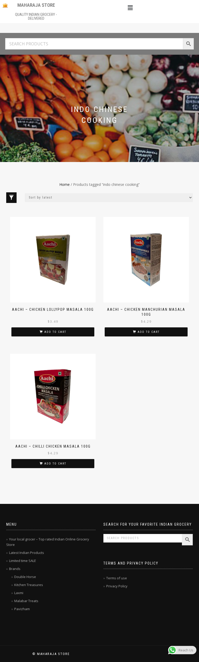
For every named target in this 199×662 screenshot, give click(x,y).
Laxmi (18, 592)
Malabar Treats (26, 600)
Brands (14, 568)
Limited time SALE (22, 560)
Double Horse (25, 576)
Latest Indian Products (26, 552)
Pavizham (22, 609)
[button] (130, 7)
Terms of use (116, 578)
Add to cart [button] (55, 332)
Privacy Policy (116, 586)
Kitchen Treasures (28, 584)
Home (64, 184)
